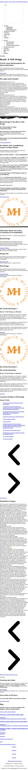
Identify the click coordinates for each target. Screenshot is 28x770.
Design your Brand (9, 31)
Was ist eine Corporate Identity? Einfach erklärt (11, 714)
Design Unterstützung (11, 29)
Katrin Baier (14, 768)
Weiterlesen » (3, 717)
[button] (14, 455)
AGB (1, 742)
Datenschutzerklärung (6, 739)
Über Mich (7, 34)
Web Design (9, 28)
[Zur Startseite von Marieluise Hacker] (14, 22)
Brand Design (9, 27)
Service (6, 25)
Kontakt (6, 37)
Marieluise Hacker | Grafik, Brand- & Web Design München (13, 1)
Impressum (2, 736)
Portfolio (6, 33)
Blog (5, 36)
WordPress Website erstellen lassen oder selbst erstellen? (13, 721)
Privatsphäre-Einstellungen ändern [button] (8, 744)
